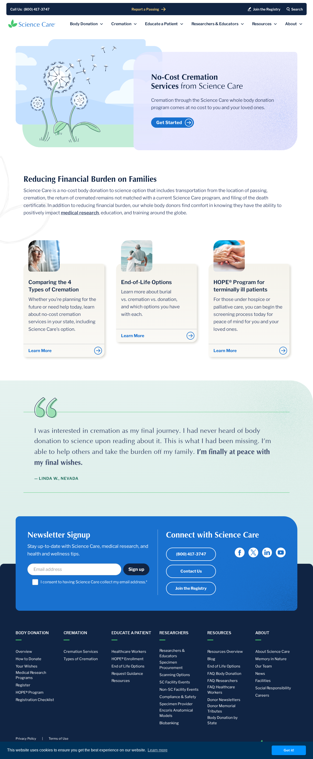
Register (23, 685)
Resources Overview (225, 651)
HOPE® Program (30, 692)
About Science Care (272, 651)
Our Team (263, 666)
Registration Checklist (35, 700)
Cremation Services (81, 651)
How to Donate (28, 659)
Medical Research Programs (31, 675)
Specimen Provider (176, 704)
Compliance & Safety (177, 697)
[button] (86, 24)
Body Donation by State (222, 720)
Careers (262, 695)
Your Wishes (26, 666)
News (260, 673)
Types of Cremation (81, 659)
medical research (80, 213)
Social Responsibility (273, 688)
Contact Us (191, 571)
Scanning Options (174, 675)
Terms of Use (58, 738)
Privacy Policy (26, 738)
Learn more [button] (158, 750)
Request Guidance (127, 673)
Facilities (263, 680)
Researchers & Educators (172, 653)
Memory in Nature (271, 659)
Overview (24, 651)
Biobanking (169, 723)
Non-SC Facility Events (179, 689)
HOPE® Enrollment (128, 659)
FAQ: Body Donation (224, 673)
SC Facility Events (174, 682)
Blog (211, 659)
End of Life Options (128, 666)
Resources (121, 680)
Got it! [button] (289, 750)
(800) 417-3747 (191, 554)
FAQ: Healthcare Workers (221, 690)
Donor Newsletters (223, 700)
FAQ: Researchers (222, 680)
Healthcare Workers (129, 651)
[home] (31, 23)
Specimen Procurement (171, 665)
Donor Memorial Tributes (221, 708)
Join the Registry (191, 588)
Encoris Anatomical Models (176, 713)
